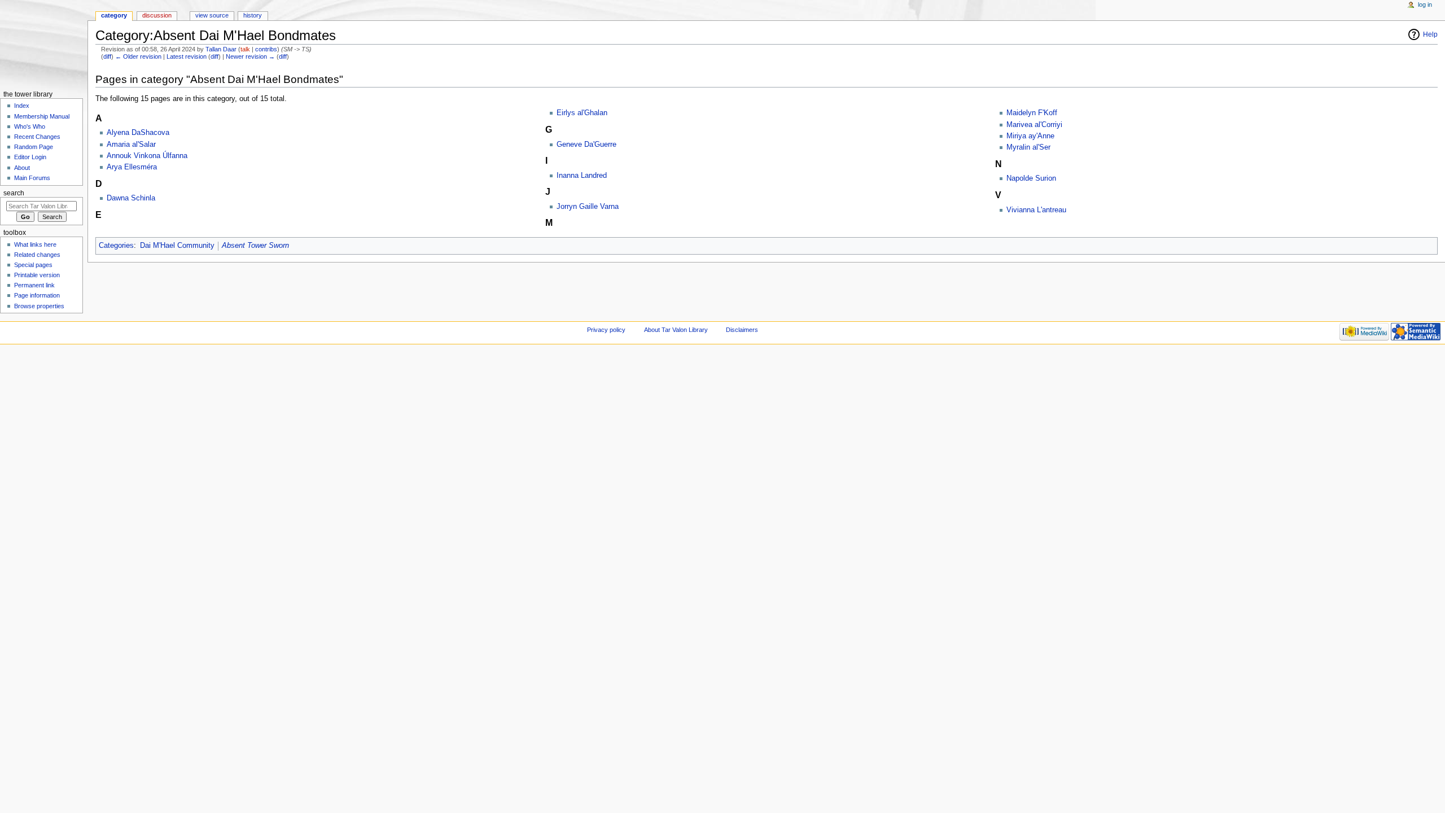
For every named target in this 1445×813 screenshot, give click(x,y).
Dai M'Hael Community (177, 246)
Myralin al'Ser (1028, 147)
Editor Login (30, 157)
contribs (266, 49)
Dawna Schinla (131, 198)
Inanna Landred (582, 176)
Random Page (33, 146)
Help (1430, 34)
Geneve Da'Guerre (586, 144)
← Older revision (138, 56)
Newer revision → (250, 56)
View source (212, 15)
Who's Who (29, 126)
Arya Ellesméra (132, 167)
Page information (37, 295)
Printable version (37, 275)
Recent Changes (37, 136)
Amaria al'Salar (131, 144)
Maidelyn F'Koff (1031, 113)
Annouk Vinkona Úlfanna (147, 156)
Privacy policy (606, 329)
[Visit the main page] (43, 44)
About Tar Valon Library (676, 329)
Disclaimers (742, 329)
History (252, 15)
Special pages (33, 264)
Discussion (157, 15)
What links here (35, 244)
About (22, 167)
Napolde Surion (1031, 178)
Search (13, 193)
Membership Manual (41, 116)
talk (245, 49)
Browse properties (39, 306)
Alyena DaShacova (138, 133)
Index (21, 105)
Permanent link (34, 285)
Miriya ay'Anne (1030, 136)
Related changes (37, 254)
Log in (1425, 4)
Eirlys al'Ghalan (582, 113)
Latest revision (187, 56)
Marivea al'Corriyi (1034, 125)
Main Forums (32, 177)
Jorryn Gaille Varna (588, 207)
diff (107, 56)
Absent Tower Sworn (255, 246)
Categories (116, 246)
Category (114, 15)
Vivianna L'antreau (1036, 210)
